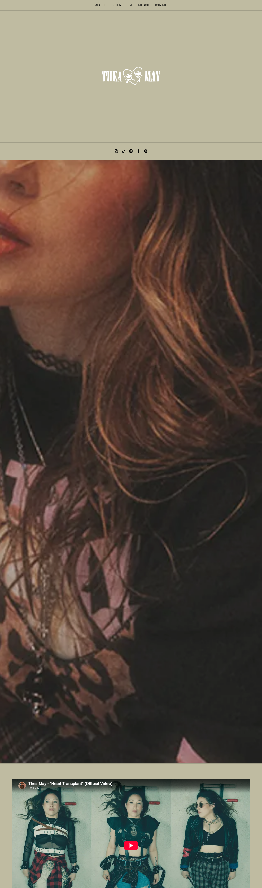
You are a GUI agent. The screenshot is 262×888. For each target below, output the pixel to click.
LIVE (129, 5)
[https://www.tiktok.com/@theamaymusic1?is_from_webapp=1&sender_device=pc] (123, 151)
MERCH (143, 5)
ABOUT (100, 5)
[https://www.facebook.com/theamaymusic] (138, 151)
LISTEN (116, 5)
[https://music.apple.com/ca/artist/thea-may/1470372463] (131, 151)
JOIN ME (160, 5)
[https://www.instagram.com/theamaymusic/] (116, 151)
